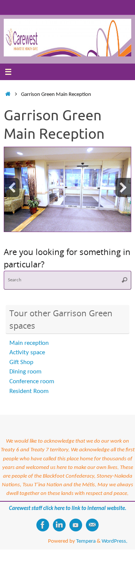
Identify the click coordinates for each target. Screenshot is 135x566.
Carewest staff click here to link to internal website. (67, 508)
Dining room (25, 372)
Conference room (31, 381)
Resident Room (29, 391)
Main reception (29, 343)
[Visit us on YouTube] (75, 525)
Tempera (86, 541)
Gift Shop (21, 362)
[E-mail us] (92, 525)
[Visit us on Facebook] (42, 525)
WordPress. (115, 541)
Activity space (27, 352)
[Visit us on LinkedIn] (59, 525)
